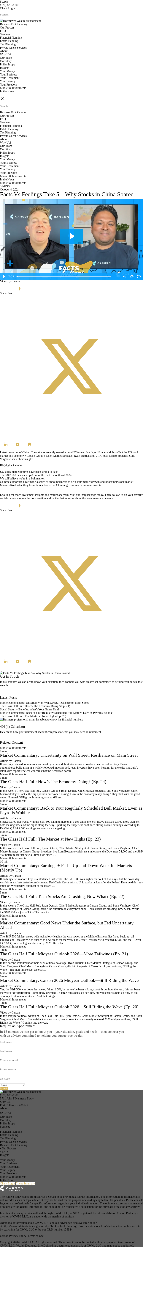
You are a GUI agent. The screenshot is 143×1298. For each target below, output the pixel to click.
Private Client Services (13, 47)
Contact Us (6, 694)
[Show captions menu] (117, 276)
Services (5, 34)
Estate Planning (9, 41)
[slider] (64, 276)
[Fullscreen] (139, 276)
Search (4, 1)
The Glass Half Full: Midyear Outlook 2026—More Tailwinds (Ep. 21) (64, 953)
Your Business (8, 74)
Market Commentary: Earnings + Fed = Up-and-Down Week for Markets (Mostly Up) (66, 867)
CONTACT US (9, 94)
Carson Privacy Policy (13, 1235)
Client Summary (25, 1183)
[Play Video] (3, 276)
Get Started (6, 739)
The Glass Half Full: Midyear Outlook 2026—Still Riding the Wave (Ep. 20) (69, 1006)
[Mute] (124, 276)
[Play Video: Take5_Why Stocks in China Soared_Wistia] (71, 236)
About (3, 51)
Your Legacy (7, 81)
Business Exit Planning (13, 24)
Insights (4, 67)
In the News (7, 91)
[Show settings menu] (132, 276)
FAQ (3, 30)
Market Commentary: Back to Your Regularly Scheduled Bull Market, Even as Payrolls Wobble (56, 712)
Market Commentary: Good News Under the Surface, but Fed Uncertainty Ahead (67, 925)
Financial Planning (11, 37)
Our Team (6, 57)
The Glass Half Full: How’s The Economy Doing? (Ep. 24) (35, 706)
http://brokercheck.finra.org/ (61, 1226)
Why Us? (5, 54)
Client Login (7, 8)
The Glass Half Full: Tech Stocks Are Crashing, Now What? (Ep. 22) (62, 896)
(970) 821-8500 (9, 5)
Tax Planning (8, 44)
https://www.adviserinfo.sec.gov (22, 1226)
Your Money (7, 71)
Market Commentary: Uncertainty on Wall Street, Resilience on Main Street (44, 702)
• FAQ (4, 1151)
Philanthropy (7, 64)
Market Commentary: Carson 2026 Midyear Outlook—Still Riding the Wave (69, 980)
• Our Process (8, 1148)
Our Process (7, 27)
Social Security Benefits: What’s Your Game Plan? (30, 709)
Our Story (6, 61)
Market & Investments (13, 87)
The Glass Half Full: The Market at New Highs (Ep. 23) (33, 716)
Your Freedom (8, 84)
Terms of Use (36, 1235)
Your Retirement (9, 77)
